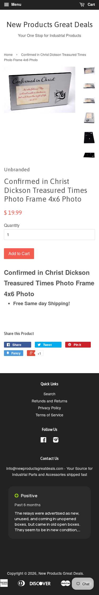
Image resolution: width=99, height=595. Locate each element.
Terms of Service (49, 414)
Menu (15, 4)
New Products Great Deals (49, 24)
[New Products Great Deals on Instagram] (56, 440)
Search (49, 393)
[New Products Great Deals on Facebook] (43, 440)
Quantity (12, 225)
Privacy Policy (49, 407)
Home (8, 54)
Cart (91, 4)
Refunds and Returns (49, 400)
